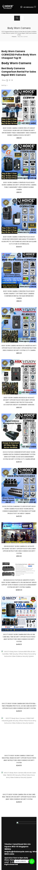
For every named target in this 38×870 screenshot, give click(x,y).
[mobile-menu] (35, 6)
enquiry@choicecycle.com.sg (18, 851)
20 (9, 80)
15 (7, 80)
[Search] (17, 18)
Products (14, 36)
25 (12, 80)
